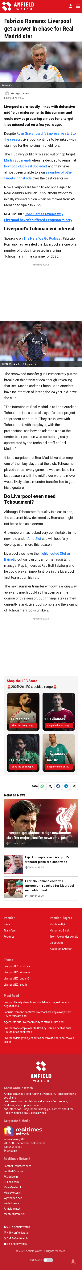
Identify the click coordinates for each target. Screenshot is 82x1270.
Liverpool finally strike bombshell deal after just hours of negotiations (37, 1004)
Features (9, 936)
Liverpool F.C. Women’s (17, 972)
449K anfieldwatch (17, 1232)
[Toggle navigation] (77, 6)
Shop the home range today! (60, 725)
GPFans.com (11, 1182)
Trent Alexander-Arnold (64, 936)
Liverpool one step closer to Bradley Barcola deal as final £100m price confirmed (37, 1030)
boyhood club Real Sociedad (25, 166)
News (7, 924)
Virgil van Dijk (57, 924)
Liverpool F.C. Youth (15, 984)
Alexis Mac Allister (61, 948)
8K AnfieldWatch (16, 1244)
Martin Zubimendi (17, 160)
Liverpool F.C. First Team (18, 966)
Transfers (10, 930)
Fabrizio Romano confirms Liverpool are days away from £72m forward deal (38, 1014)
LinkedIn (11, 1150)
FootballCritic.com (14, 1171)
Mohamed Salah (60, 930)
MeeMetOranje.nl (14, 1214)
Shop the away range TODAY (24, 725)
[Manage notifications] (73, 1262)
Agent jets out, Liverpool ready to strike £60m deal (34, 1022)
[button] (70, 6)
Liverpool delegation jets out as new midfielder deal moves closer (39, 1039)
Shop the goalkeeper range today (24, 766)
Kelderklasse (11, 1203)
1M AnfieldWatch (17, 1238)
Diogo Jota (56, 942)
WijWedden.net (13, 1198)
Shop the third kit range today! (60, 766)
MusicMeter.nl (12, 1192)
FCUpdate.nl (11, 1176)
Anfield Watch (12, 1208)
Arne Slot (34, 539)
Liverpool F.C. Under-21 (17, 978)
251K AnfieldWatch (18, 1226)
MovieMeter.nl (12, 1187)
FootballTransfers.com (17, 1166)
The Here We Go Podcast (42, 238)
